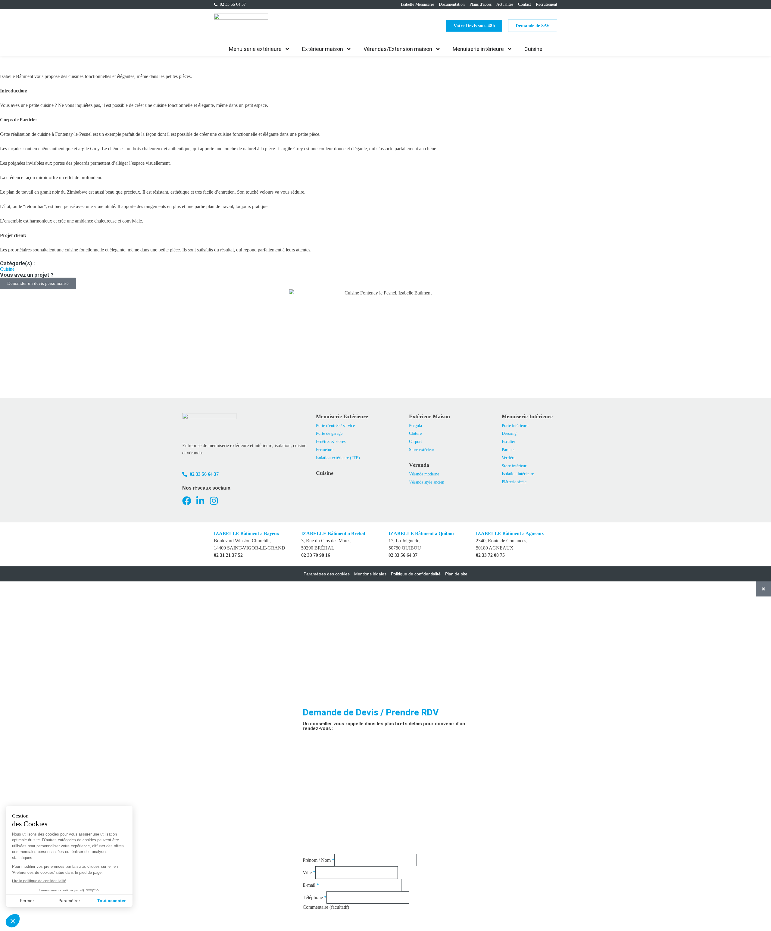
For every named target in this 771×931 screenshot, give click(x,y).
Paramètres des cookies (327, 573)
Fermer (27, 900)
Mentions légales (370, 573)
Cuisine (533, 49)
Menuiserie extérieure (255, 49)
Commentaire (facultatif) (326, 907)
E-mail (311, 885)
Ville (309, 872)
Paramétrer (69, 900)
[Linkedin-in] (200, 500)
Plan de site (456, 573)
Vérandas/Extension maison (398, 49)
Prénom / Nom (318, 860)
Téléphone (314, 897)
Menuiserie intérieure (478, 49)
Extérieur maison (322, 49)
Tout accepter (111, 900)
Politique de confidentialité (416, 573)
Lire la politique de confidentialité (39, 881)
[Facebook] (186, 500)
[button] (12, 921)
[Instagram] (213, 500)
